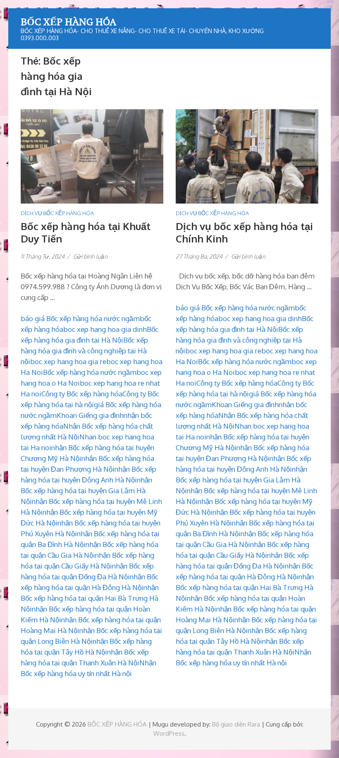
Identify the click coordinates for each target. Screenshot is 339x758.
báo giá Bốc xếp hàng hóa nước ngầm (80, 318)
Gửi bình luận (90, 256)
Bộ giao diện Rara (236, 724)
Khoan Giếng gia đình (90, 415)
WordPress (168, 733)
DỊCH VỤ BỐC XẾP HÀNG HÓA (57, 213)
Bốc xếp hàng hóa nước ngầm (89, 372)
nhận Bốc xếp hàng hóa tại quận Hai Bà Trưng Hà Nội (90, 598)
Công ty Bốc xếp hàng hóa (81, 393)
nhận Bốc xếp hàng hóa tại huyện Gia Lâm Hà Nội (86, 490)
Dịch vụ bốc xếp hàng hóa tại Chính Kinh (244, 232)
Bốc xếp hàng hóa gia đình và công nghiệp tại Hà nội (84, 351)
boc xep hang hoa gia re (68, 361)
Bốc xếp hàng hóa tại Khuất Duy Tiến (85, 232)
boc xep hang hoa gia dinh (105, 329)
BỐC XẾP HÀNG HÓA (68, 21)
